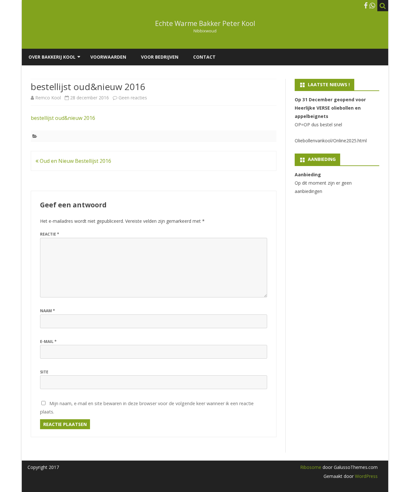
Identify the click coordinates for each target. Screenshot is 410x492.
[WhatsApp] (372, 5)
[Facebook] (366, 5)
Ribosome (310, 467)
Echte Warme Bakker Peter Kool (205, 23)
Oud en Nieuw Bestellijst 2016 (74, 160)
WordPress (366, 476)
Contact (204, 57)
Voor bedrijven (159, 57)
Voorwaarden (108, 57)
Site (44, 372)
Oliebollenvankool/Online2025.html (331, 141)
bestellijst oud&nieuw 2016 (63, 117)
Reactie (49, 234)
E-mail (48, 341)
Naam (47, 310)
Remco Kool (48, 98)
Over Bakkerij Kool (52, 57)
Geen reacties (133, 98)
